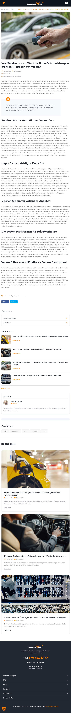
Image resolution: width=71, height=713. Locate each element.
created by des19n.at (51, 706)
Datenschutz (8, 698)
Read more (16, 340)
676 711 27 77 (35, 657)
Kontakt (6, 689)
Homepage (4, 9)
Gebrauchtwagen (9, 676)
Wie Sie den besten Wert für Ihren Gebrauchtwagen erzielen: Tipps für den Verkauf (40, 363)
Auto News (18, 76)
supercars (23, 296)
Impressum (7, 693)
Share (6, 302)
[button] (4, 709)
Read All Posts (5, 388)
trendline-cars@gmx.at (35, 662)
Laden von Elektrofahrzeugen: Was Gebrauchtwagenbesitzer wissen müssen (40, 336)
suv (27, 296)
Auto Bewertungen (8, 76)
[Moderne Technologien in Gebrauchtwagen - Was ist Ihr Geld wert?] (6, 352)
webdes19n (7, 71)
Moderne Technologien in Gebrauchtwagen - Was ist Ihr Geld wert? (37, 349)
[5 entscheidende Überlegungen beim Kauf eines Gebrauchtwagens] (6, 379)
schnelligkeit (11, 296)
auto (5, 296)
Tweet (15, 302)
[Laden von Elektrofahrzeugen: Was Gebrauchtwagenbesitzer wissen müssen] (6, 339)
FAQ (4, 680)
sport (17, 296)
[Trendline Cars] (35, 3)
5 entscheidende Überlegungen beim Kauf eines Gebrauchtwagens (36, 375)
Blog (13, 9)
